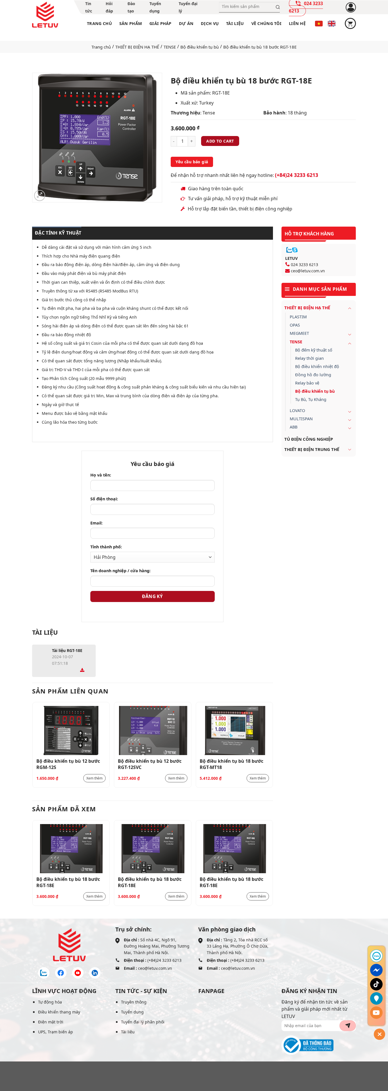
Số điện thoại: (104, 498)
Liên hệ (297, 23)
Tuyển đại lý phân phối (142, 1022)
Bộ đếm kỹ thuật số (313, 350)
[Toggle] (349, 308)
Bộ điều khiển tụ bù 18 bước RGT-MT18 (231, 764)
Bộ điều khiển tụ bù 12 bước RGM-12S (68, 764)
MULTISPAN (301, 418)
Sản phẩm (130, 23)
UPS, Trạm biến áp (55, 1031)
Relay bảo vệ (307, 383)
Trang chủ (99, 23)
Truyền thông (134, 1002)
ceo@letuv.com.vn (308, 270)
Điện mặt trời (50, 1022)
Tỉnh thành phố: (106, 546)
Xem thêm (94, 778)
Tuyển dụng (132, 1012)
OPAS (295, 325)
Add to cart (220, 141)
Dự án (186, 23)
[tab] (56, 233)
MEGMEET (299, 333)
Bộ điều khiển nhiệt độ (317, 366)
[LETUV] (45, 15)
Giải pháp (160, 23)
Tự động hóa (50, 1002)
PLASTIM (298, 316)
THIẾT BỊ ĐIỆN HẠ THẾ (137, 47)
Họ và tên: (100, 475)
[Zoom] (39, 195)
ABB (293, 427)
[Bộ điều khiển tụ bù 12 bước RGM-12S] (71, 730)
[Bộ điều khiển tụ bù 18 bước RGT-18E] (71, 848)
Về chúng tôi (266, 23)
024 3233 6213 (304, 264)
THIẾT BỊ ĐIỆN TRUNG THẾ (311, 449)
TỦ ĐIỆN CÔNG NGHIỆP (308, 439)
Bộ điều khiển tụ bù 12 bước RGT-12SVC (150, 764)
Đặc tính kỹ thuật (58, 233)
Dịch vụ (210, 23)
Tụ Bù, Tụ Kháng (310, 399)
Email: (96, 523)
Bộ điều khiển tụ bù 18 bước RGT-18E (68, 882)
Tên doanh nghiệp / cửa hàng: (120, 570)
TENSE (170, 47)
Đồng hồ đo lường (313, 374)
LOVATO (297, 410)
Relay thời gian (309, 358)
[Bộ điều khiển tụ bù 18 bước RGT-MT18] (234, 730)
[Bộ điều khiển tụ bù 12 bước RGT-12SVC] (152, 730)
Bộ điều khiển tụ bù (199, 47)
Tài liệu (235, 23)
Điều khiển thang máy (59, 1012)
